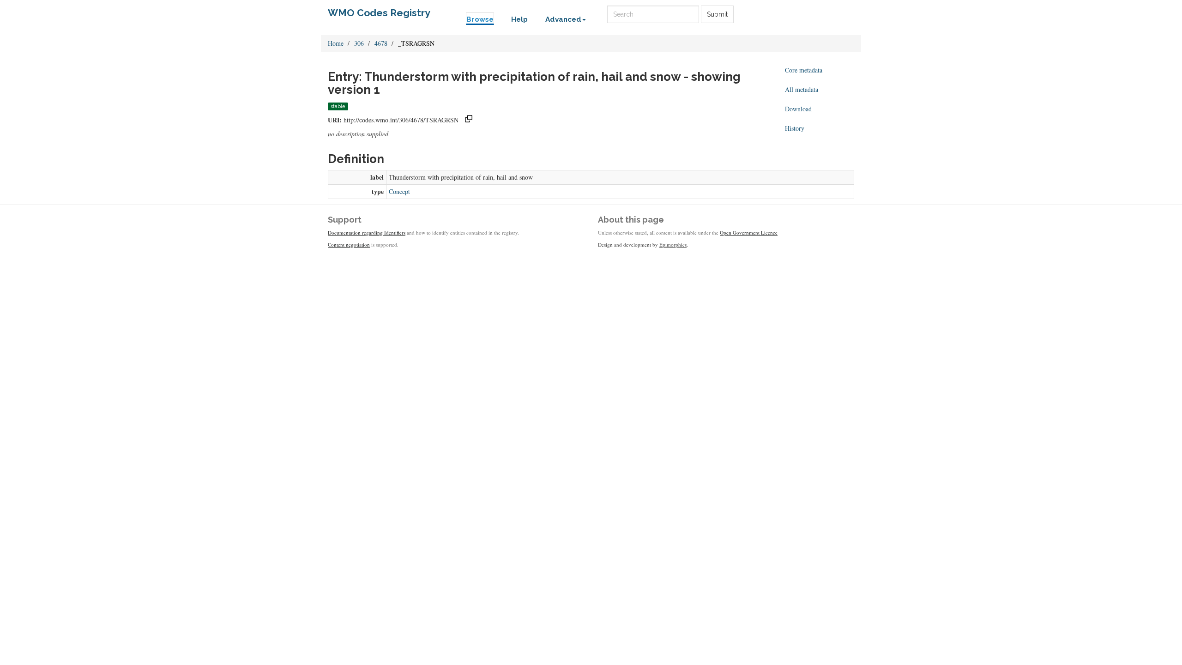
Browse (480, 19)
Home (336, 43)
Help (519, 19)
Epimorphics (673, 244)
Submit (717, 14)
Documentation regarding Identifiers (366, 232)
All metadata (801, 89)
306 (359, 43)
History (794, 128)
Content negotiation (349, 244)
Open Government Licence (749, 232)
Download (798, 108)
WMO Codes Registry (379, 12)
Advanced (563, 19)
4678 (380, 43)
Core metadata (803, 70)
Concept (399, 191)
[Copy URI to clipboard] (468, 119)
